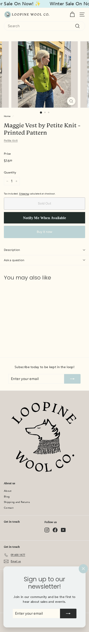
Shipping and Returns (17, 502)
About (8, 491)
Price (7, 154)
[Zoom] (71, 101)
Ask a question (14, 260)
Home (7, 116)
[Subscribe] (68, 613)
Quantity (10, 172)
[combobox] (44, 26)
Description (12, 250)
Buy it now (44, 232)
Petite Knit (11, 140)
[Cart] (72, 14)
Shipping (24, 193)
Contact (8, 508)
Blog (7, 496)
